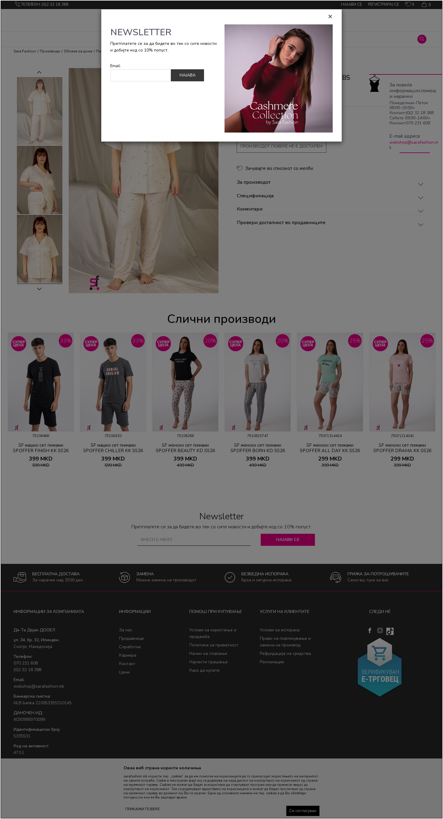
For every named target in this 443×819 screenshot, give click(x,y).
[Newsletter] (279, 78)
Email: (115, 66)
